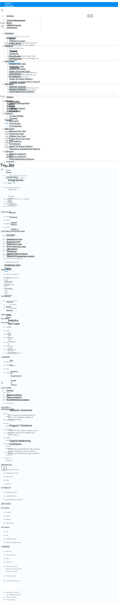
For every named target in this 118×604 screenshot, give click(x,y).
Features (9, 97)
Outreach (9, 390)
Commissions (15, 58)
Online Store (15, 43)
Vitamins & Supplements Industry (21, 256)
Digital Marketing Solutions (18, 400)
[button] (3, 23)
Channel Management (16, 20)
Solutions (10, 16)
